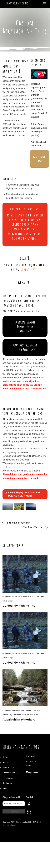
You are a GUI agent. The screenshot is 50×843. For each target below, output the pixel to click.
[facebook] (29, 804)
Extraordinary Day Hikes (31, 710)
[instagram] (29, 812)
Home (5, 757)
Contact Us (7, 783)
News (4, 788)
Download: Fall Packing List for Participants (25, 347)
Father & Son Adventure (19, 523)
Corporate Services (10, 773)
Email (28, 765)
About (5, 762)
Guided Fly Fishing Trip (18, 605)
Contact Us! (39, 159)
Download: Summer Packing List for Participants (25, 326)
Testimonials (7, 778)
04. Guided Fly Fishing (11, 596)
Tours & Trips (7, 601)
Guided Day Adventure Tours (14, 715)
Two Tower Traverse (33, 527)
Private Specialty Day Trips (32, 596)
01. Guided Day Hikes (11, 710)
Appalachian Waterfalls (18, 719)
